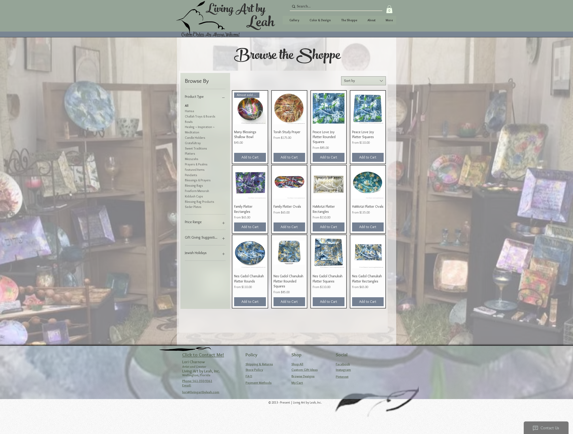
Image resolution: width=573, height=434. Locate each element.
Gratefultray (193, 143)
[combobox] (363, 80)
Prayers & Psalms (196, 164)
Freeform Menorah (197, 191)
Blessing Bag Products (199, 202)
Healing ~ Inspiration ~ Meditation (200, 129)
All (186, 106)
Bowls (189, 122)
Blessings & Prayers (198, 180)
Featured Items (195, 170)
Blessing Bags (194, 186)
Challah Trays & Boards (200, 116)
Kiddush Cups (194, 196)
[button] (389, 9)
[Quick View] (289, 108)
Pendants (191, 175)
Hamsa (189, 111)
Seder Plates (193, 207)
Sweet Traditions (196, 148)
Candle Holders (195, 138)
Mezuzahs (191, 159)
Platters (190, 154)
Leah (260, 24)
